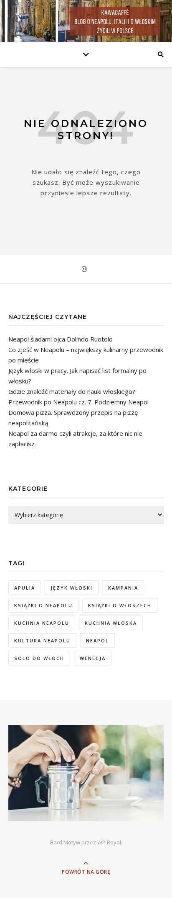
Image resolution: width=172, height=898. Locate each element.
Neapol (97, 640)
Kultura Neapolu (42, 640)
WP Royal (109, 842)
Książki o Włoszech (120, 605)
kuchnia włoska (111, 623)
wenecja (93, 658)
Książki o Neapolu (43, 605)
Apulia (24, 588)
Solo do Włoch (39, 658)
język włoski (72, 588)
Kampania (123, 588)
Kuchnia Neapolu (41, 623)
